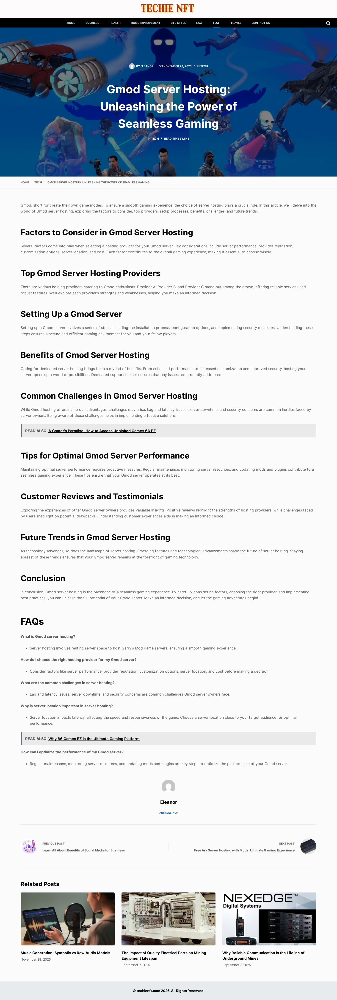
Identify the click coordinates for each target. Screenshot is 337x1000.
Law (199, 23)
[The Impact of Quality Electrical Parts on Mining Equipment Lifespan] (168, 918)
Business (92, 23)
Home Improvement (145, 23)
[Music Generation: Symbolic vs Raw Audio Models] (68, 918)
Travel (236, 23)
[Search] (328, 23)
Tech (216, 23)
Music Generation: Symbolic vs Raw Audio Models (65, 952)
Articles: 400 (168, 812)
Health (115, 23)
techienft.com (148, 991)
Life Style (178, 23)
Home (71, 23)
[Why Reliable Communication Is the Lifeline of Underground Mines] (269, 918)
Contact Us (261, 23)
